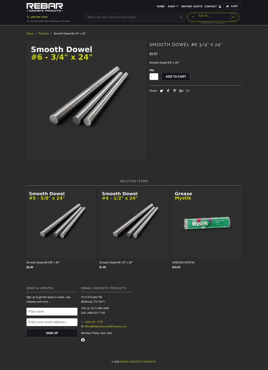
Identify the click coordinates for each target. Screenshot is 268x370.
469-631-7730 (38, 16)
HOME (161, 6)
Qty (151, 70)
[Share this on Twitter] (161, 90)
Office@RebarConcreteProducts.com (105, 326)
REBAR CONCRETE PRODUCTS (138, 361)
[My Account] (220, 7)
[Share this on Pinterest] (174, 90)
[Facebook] (83, 340)
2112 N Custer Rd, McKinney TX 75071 (50, 21)
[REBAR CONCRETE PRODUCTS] (44, 8)
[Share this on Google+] (180, 90)
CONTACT (211, 6)
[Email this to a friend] (187, 90)
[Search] (181, 17)
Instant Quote (192, 6)
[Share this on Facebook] (167, 90)
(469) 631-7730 (94, 322)
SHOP (173, 6)
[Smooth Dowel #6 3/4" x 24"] (86, 100)
